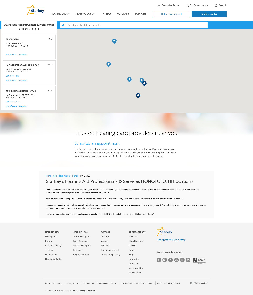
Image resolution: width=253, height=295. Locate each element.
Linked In (182, 260)
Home (49, 175)
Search (222, 5)
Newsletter (134, 259)
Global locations (136, 241)
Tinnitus (106, 13)
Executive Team (170, 5)
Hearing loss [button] (84, 13)
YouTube (176, 260)
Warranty (105, 245)
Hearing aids (51, 236)
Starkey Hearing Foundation (169, 252)
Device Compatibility (110, 254)
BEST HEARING (12, 39)
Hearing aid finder (53, 259)
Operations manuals (110, 250)
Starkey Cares (135, 272)
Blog (131, 254)
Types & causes (80, 241)
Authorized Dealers (62, 175)
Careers (132, 245)
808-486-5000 (12, 101)
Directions (22, 54)
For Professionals (198, 5)
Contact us (134, 263)
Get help (105, 236)
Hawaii (75, 175)
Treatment (78, 250)
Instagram (164, 260)
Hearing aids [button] (59, 13)
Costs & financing (53, 245)
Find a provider (209, 14)
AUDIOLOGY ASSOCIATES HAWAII (21, 91)
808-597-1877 (12, 76)
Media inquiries (136, 268)
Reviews (49, 241)
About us (133, 236)
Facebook (159, 260)
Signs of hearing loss (82, 245)
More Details (11, 54)
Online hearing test (171, 14)
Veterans (123, 13)
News (131, 250)
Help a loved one (81, 254)
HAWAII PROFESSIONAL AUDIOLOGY (22, 65)
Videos (104, 241)
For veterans (51, 254)
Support (140, 13)
